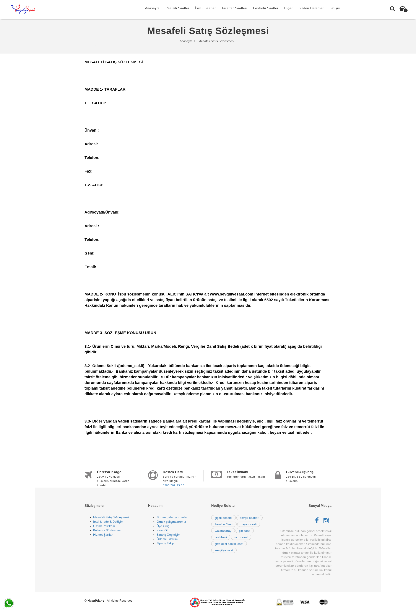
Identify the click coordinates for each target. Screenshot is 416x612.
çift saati (244, 530)
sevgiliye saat (224, 550)
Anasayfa (152, 8)
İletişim (335, 8)
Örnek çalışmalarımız (171, 521)
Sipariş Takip (165, 543)
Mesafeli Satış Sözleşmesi (111, 517)
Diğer (288, 8)
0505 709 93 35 (173, 485)
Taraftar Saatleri (234, 8)
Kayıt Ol (162, 530)
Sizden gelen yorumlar (172, 517)
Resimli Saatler (177, 8)
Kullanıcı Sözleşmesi (107, 530)
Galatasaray (223, 530)
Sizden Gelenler (311, 8)
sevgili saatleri (249, 517)
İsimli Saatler (205, 8)
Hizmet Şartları (103, 534)
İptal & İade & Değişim (108, 521)
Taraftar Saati (224, 524)
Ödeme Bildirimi (167, 539)
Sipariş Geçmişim (168, 534)
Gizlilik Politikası (104, 526)
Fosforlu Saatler (265, 8)
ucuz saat (241, 537)
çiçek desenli (223, 517)
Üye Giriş (163, 526)
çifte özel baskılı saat (229, 543)
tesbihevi (221, 537)
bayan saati (249, 524)
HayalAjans (96, 600)
